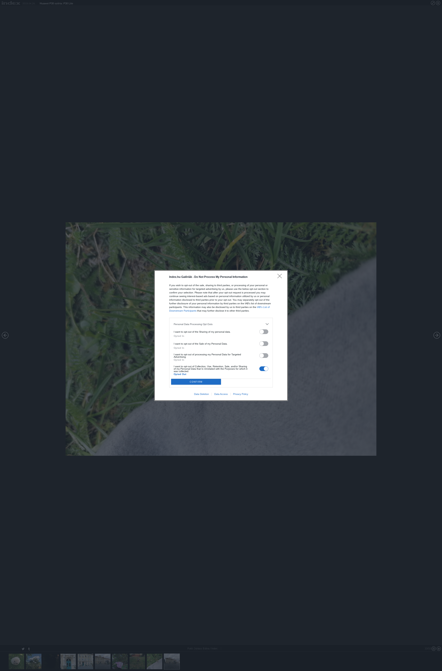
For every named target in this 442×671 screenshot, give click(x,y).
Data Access (221, 394)
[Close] (280, 277)
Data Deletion (201, 394)
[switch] (263, 331)
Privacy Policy (240, 394)
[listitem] (221, 324)
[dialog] (221, 335)
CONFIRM (196, 382)
